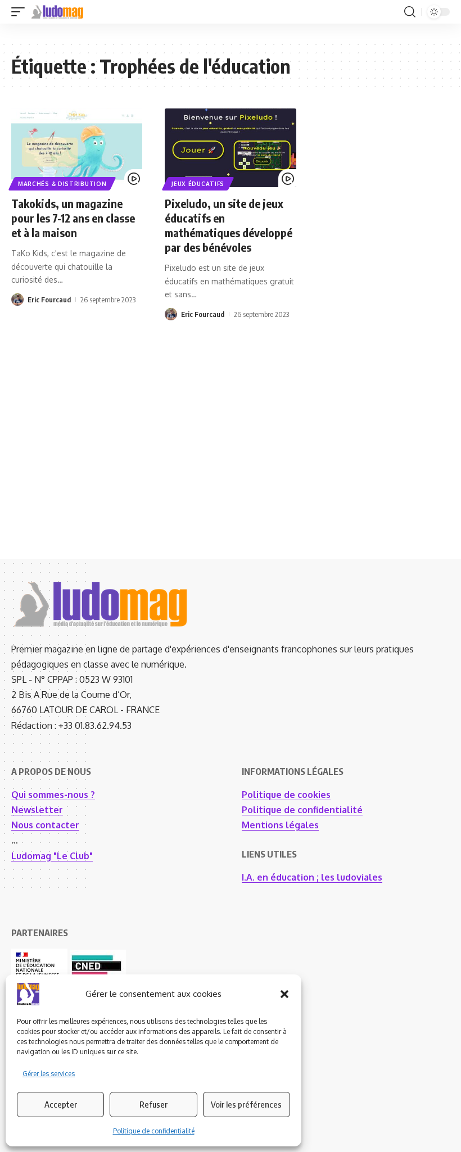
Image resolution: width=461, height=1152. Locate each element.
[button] (284, 994)
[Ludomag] (57, 12)
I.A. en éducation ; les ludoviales (312, 877)
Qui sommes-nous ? (53, 794)
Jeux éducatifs (197, 183)
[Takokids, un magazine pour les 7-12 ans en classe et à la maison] (76, 147)
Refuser (153, 1104)
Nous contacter (45, 825)
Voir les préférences (246, 1104)
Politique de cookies (286, 794)
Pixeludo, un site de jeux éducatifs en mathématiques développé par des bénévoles (228, 225)
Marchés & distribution (62, 183)
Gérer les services (48, 1073)
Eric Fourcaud (49, 299)
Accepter (60, 1104)
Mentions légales (280, 825)
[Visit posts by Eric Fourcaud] (17, 299)
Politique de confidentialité (154, 1131)
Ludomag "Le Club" (52, 855)
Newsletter (37, 809)
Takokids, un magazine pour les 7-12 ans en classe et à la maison (73, 217)
